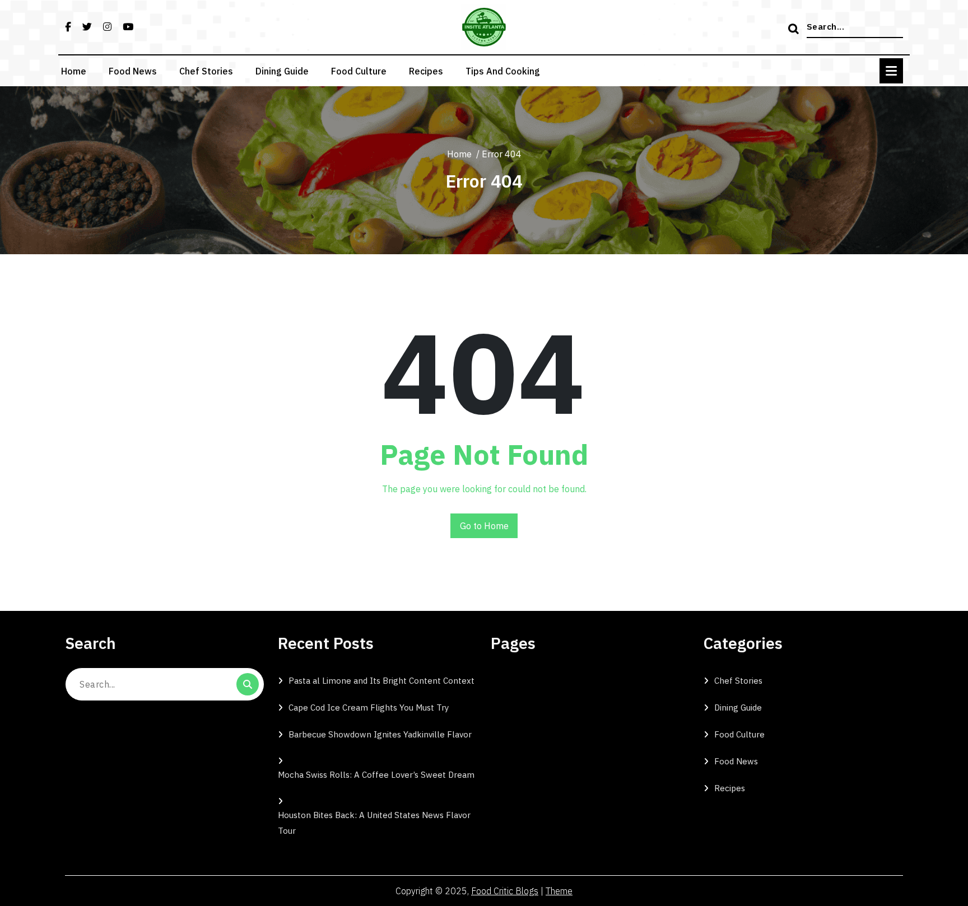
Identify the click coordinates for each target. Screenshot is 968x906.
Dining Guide (282, 71)
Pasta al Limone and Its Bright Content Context (381, 680)
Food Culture (359, 71)
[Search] (795, 29)
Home (73, 71)
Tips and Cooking (503, 71)
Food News (133, 71)
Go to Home (484, 525)
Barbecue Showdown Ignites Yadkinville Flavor (380, 734)
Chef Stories (206, 71)
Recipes (426, 71)
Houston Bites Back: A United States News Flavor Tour (374, 823)
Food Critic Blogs (504, 890)
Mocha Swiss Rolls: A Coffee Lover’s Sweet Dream (376, 774)
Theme (559, 890)
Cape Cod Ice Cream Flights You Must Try (368, 707)
